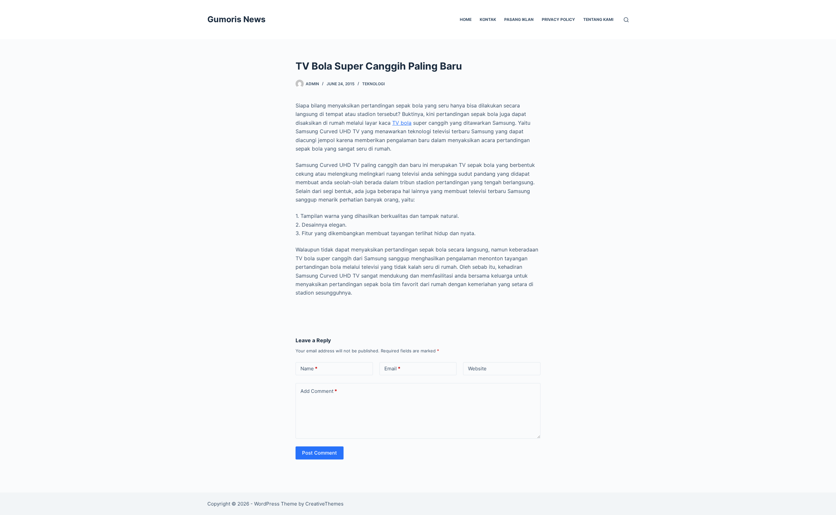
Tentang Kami (598, 19)
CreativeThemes (324, 504)
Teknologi (373, 83)
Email (392, 368)
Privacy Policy (558, 19)
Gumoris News (236, 19)
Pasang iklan (519, 19)
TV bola (401, 123)
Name (308, 368)
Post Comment (319, 453)
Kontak (488, 19)
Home (466, 19)
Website (477, 368)
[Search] (626, 19)
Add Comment (318, 391)
